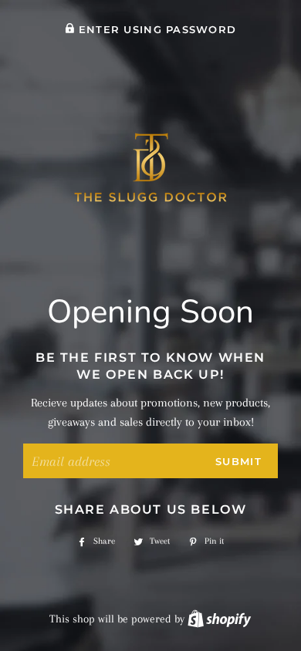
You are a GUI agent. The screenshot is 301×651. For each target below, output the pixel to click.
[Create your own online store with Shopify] (219, 618)
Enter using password (155, 29)
